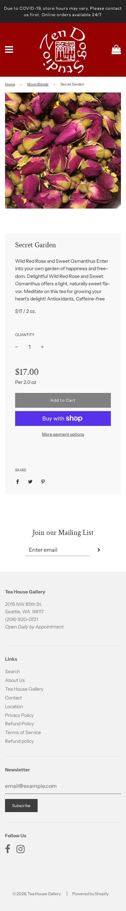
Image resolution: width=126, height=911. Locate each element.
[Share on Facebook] (19, 481)
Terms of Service (23, 732)
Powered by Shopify (90, 893)
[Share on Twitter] (30, 481)
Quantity (24, 334)
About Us (15, 680)
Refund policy (19, 741)
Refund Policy (19, 724)
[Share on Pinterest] (43, 481)
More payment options (63, 434)
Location (14, 706)
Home (10, 84)
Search (12, 671)
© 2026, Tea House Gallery (36, 893)
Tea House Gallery (24, 689)
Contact (13, 698)
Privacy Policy (19, 715)
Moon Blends (37, 84)
